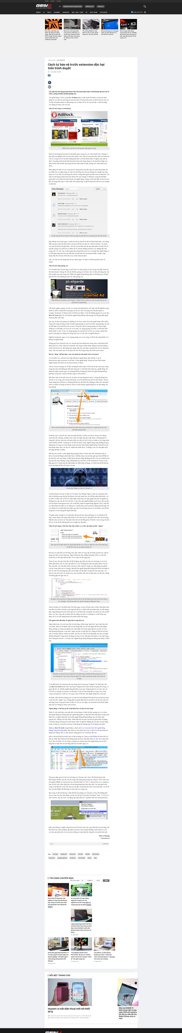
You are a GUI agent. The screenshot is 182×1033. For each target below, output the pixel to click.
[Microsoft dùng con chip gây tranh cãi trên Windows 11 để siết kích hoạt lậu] (109, 24)
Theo (79, 844)
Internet (57, 12)
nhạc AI (101, 6)
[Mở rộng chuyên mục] (145, 12)
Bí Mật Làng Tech (138, 12)
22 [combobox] (82, 880)
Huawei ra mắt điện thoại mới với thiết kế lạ (69, 1010)
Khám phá (66, 12)
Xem (106, 880)
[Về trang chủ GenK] (44, 6)
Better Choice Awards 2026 (73, 6)
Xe (86, 12)
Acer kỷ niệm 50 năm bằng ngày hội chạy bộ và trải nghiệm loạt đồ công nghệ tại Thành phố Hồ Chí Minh (81, 901)
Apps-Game (93, 12)
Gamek (47, 1)
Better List (90, 6)
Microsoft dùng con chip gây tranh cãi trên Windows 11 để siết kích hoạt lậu (109, 32)
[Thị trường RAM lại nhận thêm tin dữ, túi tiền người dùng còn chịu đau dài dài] (91, 24)
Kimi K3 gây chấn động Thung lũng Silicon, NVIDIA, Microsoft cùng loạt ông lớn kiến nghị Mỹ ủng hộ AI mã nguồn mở (128, 34)
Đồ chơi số (103, 12)
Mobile (38, 12)
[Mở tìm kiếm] (145, 6)
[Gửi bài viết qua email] (49, 76)
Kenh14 (53, 1)
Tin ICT (49, 12)
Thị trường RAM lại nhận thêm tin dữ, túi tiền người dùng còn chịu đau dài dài (90, 32)
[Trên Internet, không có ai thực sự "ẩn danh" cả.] (79, 477)
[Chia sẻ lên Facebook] (49, 82)
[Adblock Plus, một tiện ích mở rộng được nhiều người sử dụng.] (79, 129)
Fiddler (95, 736)
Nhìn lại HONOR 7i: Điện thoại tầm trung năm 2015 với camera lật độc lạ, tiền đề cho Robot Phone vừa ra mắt (128, 1013)
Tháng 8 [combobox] (90, 880)
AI (43, 12)
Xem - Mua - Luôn (77, 12)
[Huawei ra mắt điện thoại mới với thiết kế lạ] (70, 992)
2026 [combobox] (98, 880)
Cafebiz (59, 1)
